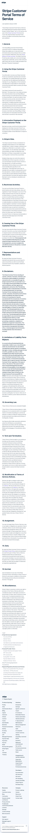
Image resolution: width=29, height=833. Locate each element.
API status (18, 776)
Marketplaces (19, 722)
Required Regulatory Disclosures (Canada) (13, 678)
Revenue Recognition (7, 746)
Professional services (21, 748)
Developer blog (19, 784)
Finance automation (20, 716)
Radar (3, 744)
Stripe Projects (19, 782)
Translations (5, 664)
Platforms (18, 726)
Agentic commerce (20, 708)
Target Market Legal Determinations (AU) (13, 676)
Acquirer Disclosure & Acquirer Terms (12, 650)
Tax (3, 750)
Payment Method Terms (9, 658)
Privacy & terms (6, 802)
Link (3, 734)
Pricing (3, 704)
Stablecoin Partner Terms (9, 660)
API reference (19, 774)
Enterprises (18, 704)
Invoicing (4, 730)
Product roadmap (20, 790)
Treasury (4, 754)
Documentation (19, 772)
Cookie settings (6, 811)
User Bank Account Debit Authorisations (13, 643)
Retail (17, 752)
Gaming (17, 734)
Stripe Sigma (5, 748)
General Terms (7, 639)
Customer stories (6, 792)
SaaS (17, 728)
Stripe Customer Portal (14, 33)
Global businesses (20, 718)
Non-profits (18, 746)
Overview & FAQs (7, 637)
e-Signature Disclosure (8, 646)
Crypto (4, 720)
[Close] (26, 826)
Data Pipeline (5, 722)
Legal (3, 633)
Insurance (18, 740)
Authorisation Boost (7, 708)
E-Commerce (19, 712)
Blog (3, 794)
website (6, 485)
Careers (17, 792)
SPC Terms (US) (7, 652)
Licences (4, 807)
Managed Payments (7, 736)
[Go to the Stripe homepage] (3, 697)
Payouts (4, 742)
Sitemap (4, 809)
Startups (18, 706)
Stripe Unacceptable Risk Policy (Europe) (13, 668)
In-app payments (20, 720)
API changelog (19, 778)
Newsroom (18, 794)
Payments (4, 740)
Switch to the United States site (10, 829)
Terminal (4, 752)
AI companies (19, 730)
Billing (3, 710)
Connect (4, 718)
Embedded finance (20, 714)
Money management (21, 724)
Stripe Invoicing (11, 56)
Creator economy (20, 732)
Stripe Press (19, 796)
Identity (4, 728)
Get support (5, 819)
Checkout (4, 714)
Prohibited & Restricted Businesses (12, 645)
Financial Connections (7, 726)
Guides (4, 790)
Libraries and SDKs (20, 780)
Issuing (4, 732)
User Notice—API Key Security (10, 670)
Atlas (3, 706)
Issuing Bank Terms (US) (9, 656)
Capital (4, 712)
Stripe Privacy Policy (9, 551)
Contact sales (19, 798)
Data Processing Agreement (9, 662)
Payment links (5, 738)
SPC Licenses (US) (7, 654)
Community (5, 796)
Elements (4, 724)
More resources (6, 813)
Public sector (19, 750)
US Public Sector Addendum (9, 684)
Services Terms (7, 641)
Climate (4, 716)
